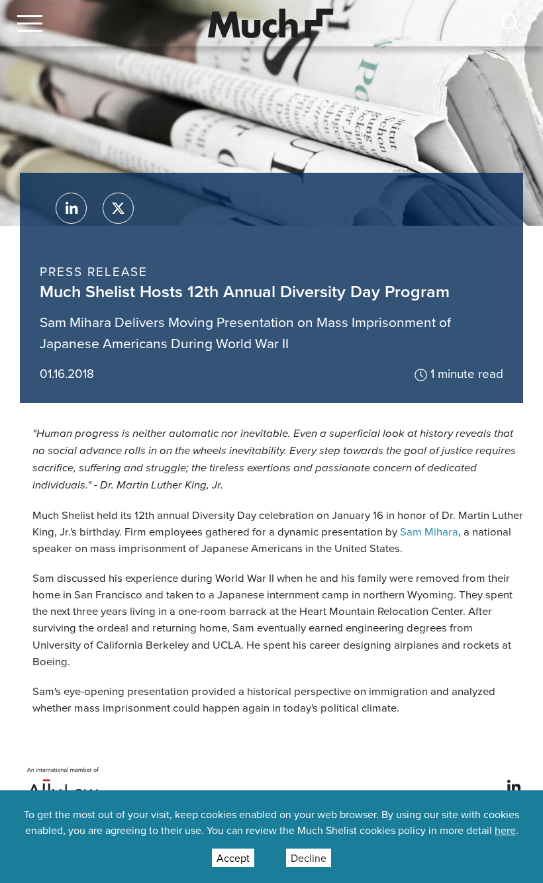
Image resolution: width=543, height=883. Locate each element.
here (505, 830)
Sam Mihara (429, 531)
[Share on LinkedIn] (71, 208)
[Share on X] (118, 208)
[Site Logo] (271, 21)
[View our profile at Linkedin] (513, 785)
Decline (308, 858)
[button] (30, 23)
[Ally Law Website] (63, 785)
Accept (233, 858)
